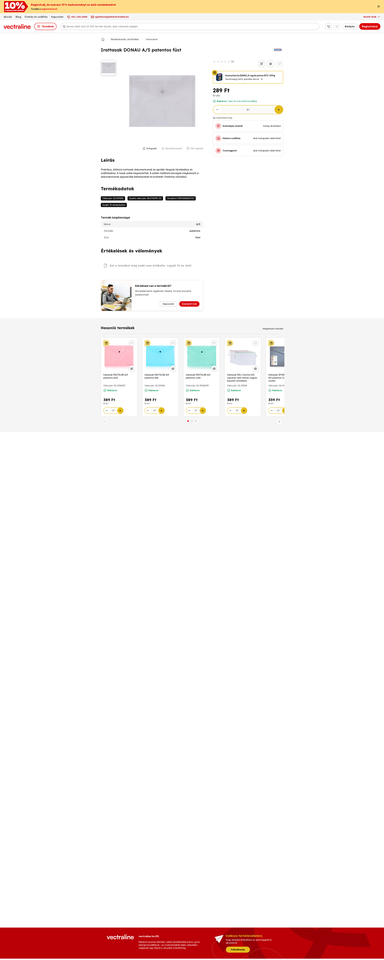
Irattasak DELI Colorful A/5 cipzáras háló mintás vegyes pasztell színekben (242, 377)
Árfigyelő (151, 148)
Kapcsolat (57, 16)
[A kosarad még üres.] (328, 26)
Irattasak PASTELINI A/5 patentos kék (157, 376)
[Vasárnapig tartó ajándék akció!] (106, 343)
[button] (105, 422)
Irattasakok (152, 39)
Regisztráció (370, 26)
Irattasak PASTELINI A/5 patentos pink (115, 376)
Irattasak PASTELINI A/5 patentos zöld (198, 376)
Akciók (8, 16)
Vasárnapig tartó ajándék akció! (242, 79)
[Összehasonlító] (270, 63)
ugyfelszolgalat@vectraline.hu (112, 16)
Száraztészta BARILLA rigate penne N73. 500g (250, 75)
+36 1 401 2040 (79, 16)
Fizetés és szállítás (36, 16)
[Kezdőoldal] (103, 39)
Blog (18, 16)
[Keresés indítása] (64, 26)
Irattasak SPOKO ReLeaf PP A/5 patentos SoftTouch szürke (282, 377)
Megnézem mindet (273, 328)
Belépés (350, 26)
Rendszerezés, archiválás (125, 39)
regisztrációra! (49, 9)
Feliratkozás (238, 949)
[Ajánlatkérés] (261, 63)
